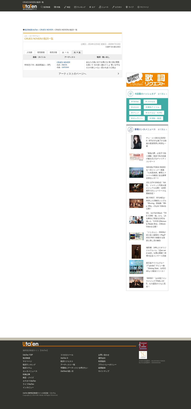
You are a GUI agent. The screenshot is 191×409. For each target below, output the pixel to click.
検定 (68, 7)
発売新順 (41, 52)
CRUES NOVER (63, 62)
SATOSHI (65, 67)
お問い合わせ (103, 355)
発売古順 (53, 52)
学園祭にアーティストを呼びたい (74, 368)
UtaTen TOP (28, 355)
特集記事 (26, 374)
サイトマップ (103, 371)
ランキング (81, 7)
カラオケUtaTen (29, 381)
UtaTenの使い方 (67, 371)
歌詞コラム (27, 368)
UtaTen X (64, 358)
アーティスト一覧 (68, 365)
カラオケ (118, 7)
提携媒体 (102, 368)
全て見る (162, 94)
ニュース (104, 7)
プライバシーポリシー (107, 365)
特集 (58, 7)
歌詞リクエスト (67, 361)
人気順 (29, 52)
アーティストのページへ (72, 73)
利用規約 (102, 361)
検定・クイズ (28, 378)
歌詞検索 (46, 7)
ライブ (131, 7)
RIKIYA (64, 65)
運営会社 (102, 358)
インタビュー (28, 387)
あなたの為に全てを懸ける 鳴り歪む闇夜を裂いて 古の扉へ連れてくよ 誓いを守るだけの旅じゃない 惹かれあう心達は (103, 65)
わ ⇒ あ (77, 52)
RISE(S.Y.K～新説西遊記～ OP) (37, 65)
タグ (93, 7)
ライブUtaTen (28, 384)
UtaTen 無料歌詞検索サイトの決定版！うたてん (39, 393)
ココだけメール (67, 355)
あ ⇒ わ (65, 52)
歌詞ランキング (29, 365)
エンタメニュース (30, 371)
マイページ (27, 361)
